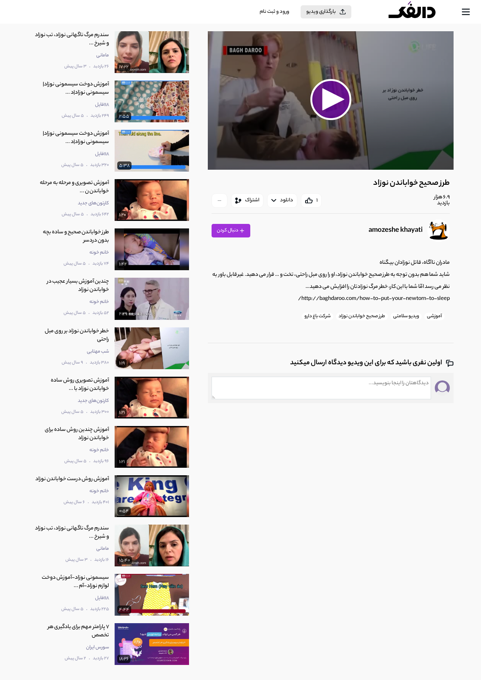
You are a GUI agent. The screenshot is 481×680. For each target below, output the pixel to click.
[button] (330, 99)
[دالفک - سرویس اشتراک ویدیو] (419, 12)
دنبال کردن (228, 230)
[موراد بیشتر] (219, 200)
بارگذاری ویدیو (321, 12)
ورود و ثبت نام (274, 12)
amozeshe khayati (396, 230)
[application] (331, 100)
